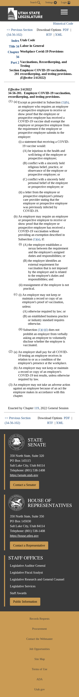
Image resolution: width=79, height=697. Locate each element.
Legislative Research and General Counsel (37, 579)
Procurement (39, 628)
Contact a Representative (29, 545)
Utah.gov (39, 689)
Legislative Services (22, 586)
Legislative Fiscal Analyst (26, 572)
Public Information (25, 601)
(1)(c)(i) (43, 329)
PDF (66, 30)
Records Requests (39, 618)
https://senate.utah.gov (24, 475)
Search (33, 2)
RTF (49, 34)
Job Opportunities (39, 649)
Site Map (39, 659)
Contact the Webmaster (39, 638)
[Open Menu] (64, 12)
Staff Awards (18, 593)
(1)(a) (36, 239)
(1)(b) (65, 102)
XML (58, 34)
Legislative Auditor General (27, 565)
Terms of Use (39, 669)
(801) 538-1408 (35, 470)
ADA (39, 679)
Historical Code (63, 23)
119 (36, 408)
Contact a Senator (24, 485)
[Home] (25, 13)
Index (15, 40)
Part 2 (15, 62)
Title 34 (14, 46)
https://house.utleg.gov (24, 535)
